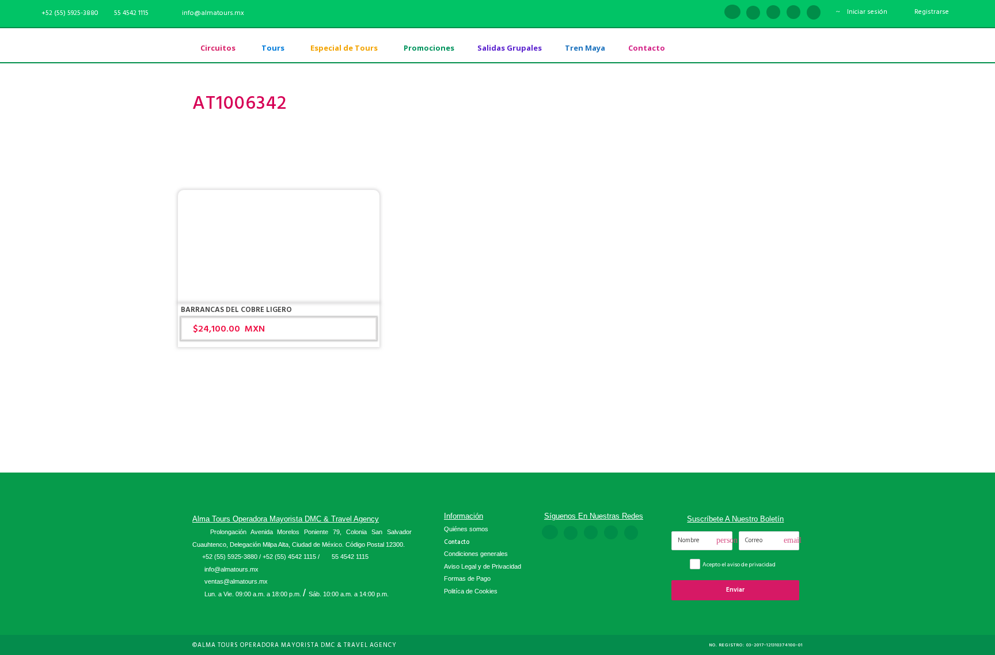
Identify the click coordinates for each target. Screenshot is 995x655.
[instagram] (814, 13)
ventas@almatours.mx (236, 581)
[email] (712, 13)
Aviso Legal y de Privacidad (482, 566)
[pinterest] (773, 13)
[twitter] (793, 13)
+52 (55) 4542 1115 (289, 556)
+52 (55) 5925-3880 (229, 556)
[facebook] (732, 13)
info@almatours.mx (231, 569)
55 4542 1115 (131, 12)
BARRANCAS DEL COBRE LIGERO (236, 309)
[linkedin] (753, 13)
